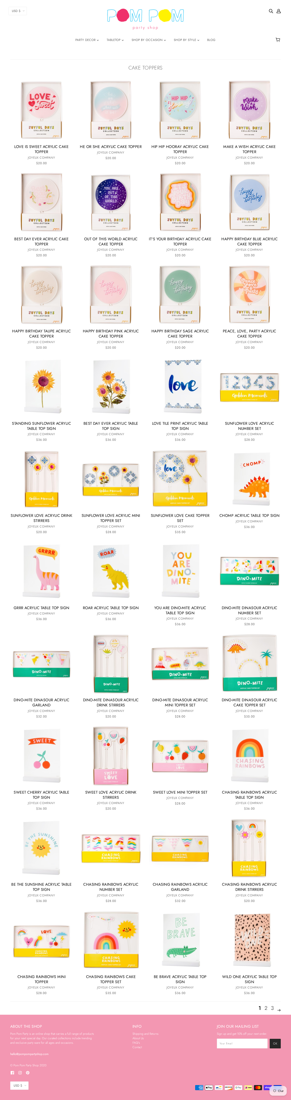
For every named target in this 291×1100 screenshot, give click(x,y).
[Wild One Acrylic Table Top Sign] (249, 940)
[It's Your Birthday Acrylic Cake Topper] (180, 202)
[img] (271, 11)
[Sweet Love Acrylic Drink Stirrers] (111, 756)
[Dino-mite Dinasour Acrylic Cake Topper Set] (249, 663)
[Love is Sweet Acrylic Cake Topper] (41, 110)
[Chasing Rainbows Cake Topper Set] (111, 940)
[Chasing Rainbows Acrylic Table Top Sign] (249, 756)
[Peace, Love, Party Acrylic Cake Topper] (249, 295)
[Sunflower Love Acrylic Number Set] (249, 387)
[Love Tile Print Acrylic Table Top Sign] (180, 387)
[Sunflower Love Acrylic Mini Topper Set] (111, 479)
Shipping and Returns (145, 1034)
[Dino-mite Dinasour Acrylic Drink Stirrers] (111, 663)
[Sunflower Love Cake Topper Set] (180, 479)
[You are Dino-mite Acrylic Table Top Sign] (180, 571)
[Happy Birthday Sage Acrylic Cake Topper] (180, 295)
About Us (138, 1038)
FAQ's (136, 1043)
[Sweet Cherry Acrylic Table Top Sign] (41, 756)
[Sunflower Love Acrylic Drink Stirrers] (41, 479)
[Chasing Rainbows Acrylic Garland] (180, 848)
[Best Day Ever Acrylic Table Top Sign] (111, 387)
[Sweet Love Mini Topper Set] (180, 756)
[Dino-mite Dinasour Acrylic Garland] (41, 663)
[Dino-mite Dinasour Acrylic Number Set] (249, 571)
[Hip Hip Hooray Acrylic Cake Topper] (180, 110)
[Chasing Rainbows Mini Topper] (41, 940)
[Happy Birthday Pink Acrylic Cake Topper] (111, 295)
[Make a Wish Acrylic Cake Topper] (249, 110)
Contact (137, 1047)
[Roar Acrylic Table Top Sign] (111, 571)
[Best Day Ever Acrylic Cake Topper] (41, 202)
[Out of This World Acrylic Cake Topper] (111, 202)
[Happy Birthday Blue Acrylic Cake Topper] (249, 202)
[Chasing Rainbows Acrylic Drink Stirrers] (249, 848)
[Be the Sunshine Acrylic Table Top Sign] (41, 848)
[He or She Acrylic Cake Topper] (111, 110)
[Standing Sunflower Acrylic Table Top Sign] (41, 387)
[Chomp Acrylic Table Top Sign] (249, 479)
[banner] (145, 19)
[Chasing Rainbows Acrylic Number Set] (111, 848)
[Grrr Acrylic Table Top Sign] (41, 571)
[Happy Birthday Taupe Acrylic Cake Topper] (41, 295)
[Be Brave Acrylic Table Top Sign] (180, 940)
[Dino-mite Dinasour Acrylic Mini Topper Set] (180, 663)
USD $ (16, 11)
